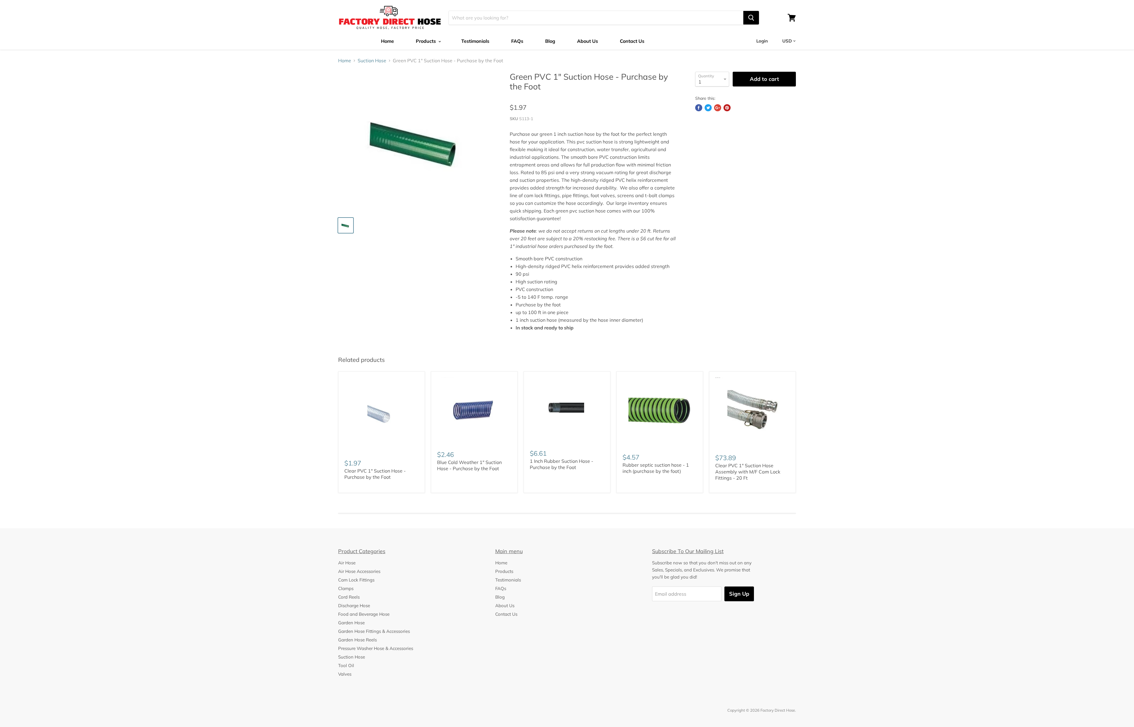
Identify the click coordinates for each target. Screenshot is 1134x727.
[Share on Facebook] (698, 107)
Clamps (345, 588)
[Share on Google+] (717, 107)
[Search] (751, 17)
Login (762, 41)
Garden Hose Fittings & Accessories (374, 631)
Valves (344, 674)
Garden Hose (351, 622)
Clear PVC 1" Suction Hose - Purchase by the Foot (375, 474)
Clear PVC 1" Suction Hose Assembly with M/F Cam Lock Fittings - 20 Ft (747, 472)
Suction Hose (372, 60)
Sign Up (739, 593)
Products (426, 41)
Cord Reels (349, 597)
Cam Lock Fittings (356, 580)
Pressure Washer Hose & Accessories (375, 648)
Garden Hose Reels (357, 640)
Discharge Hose (354, 605)
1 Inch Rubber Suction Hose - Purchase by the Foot (561, 464)
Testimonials (475, 41)
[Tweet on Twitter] (708, 107)
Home (387, 41)
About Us (587, 41)
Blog (550, 41)
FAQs (517, 41)
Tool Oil (346, 665)
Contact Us (632, 41)
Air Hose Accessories (359, 571)
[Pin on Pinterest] (727, 107)
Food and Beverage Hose (364, 614)
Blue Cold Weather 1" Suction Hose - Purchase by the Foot (469, 465)
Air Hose (347, 563)
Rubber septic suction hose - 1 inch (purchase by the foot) (656, 468)
